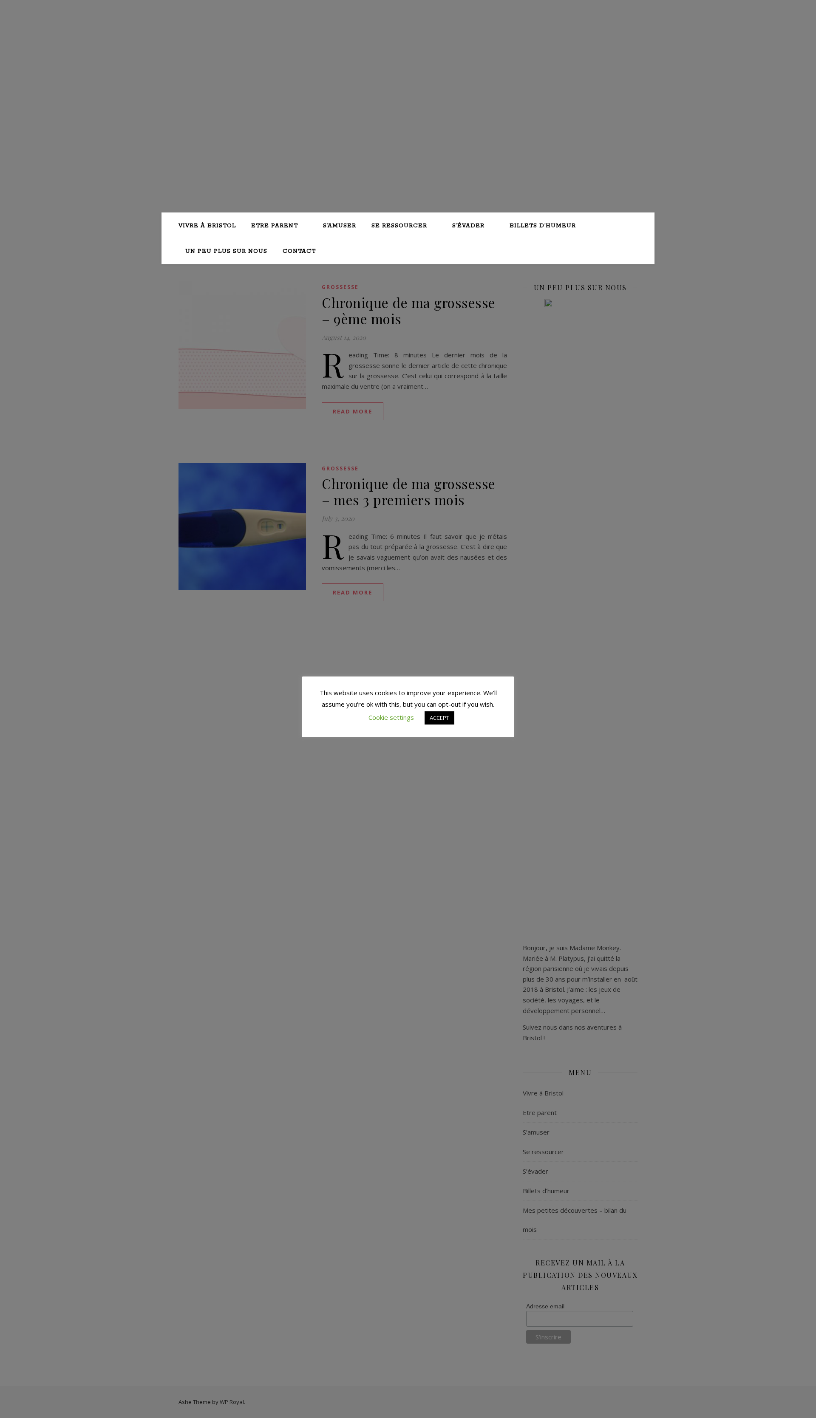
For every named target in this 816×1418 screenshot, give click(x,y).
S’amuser (339, 225)
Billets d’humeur (543, 225)
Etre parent (274, 225)
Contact (299, 251)
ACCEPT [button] (439, 718)
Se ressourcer (399, 225)
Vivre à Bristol (207, 225)
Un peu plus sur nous (226, 251)
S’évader (468, 225)
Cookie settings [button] (391, 717)
